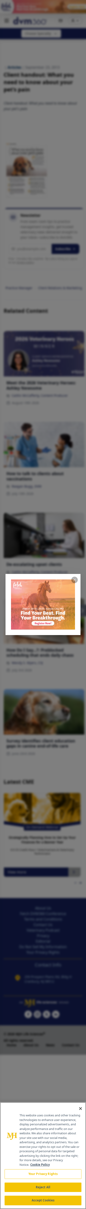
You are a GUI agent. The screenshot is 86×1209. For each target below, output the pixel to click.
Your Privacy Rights (43, 1174)
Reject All (43, 1187)
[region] (43, 1155)
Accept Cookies (43, 1200)
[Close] (80, 1108)
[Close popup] (74, 580)
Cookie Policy (40, 1165)
